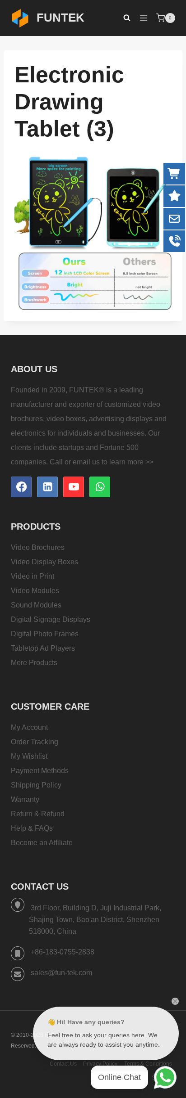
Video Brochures (38, 547)
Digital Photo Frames (45, 634)
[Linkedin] (47, 487)
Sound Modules (36, 605)
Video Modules (35, 590)
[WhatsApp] (99, 487)
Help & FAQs (32, 828)
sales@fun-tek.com (61, 972)
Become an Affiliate (42, 842)
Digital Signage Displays (50, 619)
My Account (29, 727)
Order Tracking (34, 742)
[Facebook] (21, 487)
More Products (34, 662)
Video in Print (32, 576)
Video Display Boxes (44, 562)
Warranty (25, 799)
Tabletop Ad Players (43, 648)
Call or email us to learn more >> (101, 462)
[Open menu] (143, 18)
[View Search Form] (122, 18)
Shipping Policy (36, 785)
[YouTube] (73, 487)
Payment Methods (40, 770)
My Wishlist (29, 756)
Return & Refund (38, 814)
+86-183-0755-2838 (62, 952)
